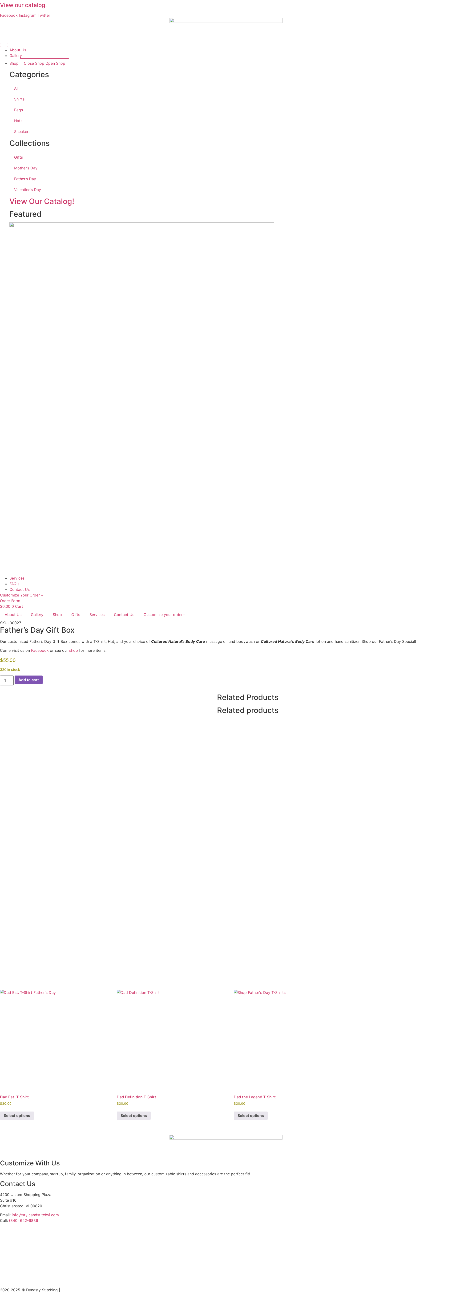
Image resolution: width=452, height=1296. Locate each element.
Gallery (37, 614)
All (16, 88)
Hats (18, 120)
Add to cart (28, 679)
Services (97, 614)
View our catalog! (23, 5)
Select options (17, 1115)
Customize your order (164, 614)
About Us (13, 614)
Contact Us (124, 614)
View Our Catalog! (41, 201)
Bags (18, 110)
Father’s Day (25, 178)
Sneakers (22, 131)
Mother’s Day (25, 168)
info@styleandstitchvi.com (35, 1214)
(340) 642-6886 (23, 1220)
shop (73, 650)
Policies (68, 1290)
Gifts (18, 157)
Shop (57, 614)
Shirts (19, 99)
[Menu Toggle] (4, 45)
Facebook (40, 650)
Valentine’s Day (27, 189)
